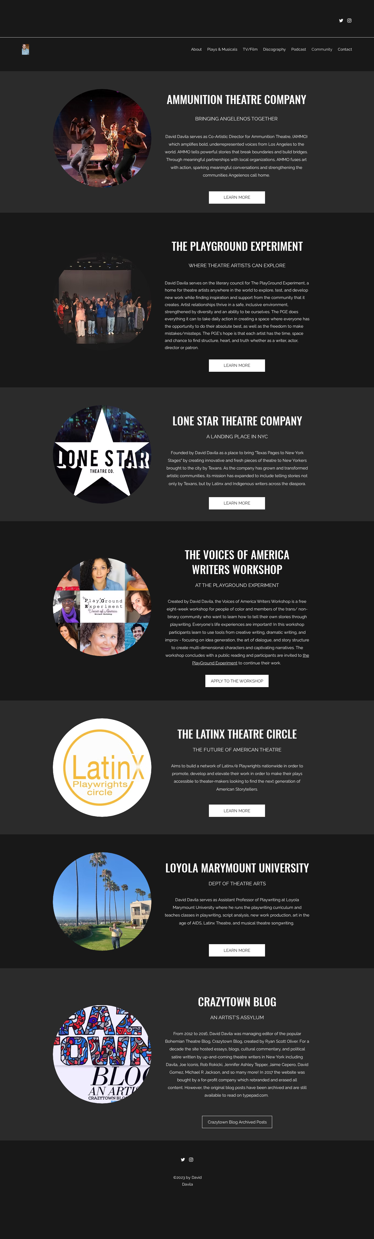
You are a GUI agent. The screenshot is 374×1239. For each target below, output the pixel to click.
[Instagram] (349, 20)
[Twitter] (341, 20)
